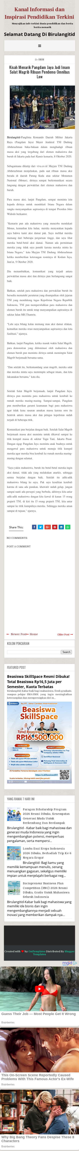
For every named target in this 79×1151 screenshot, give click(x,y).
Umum (41, 59)
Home (34, 634)
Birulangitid (13, 137)
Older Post (63, 634)
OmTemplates (36, 951)
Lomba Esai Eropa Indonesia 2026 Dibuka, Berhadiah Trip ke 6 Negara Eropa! (47, 853)
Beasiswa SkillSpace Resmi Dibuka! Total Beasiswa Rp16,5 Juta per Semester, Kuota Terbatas (38, 681)
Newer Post (18, 634)
